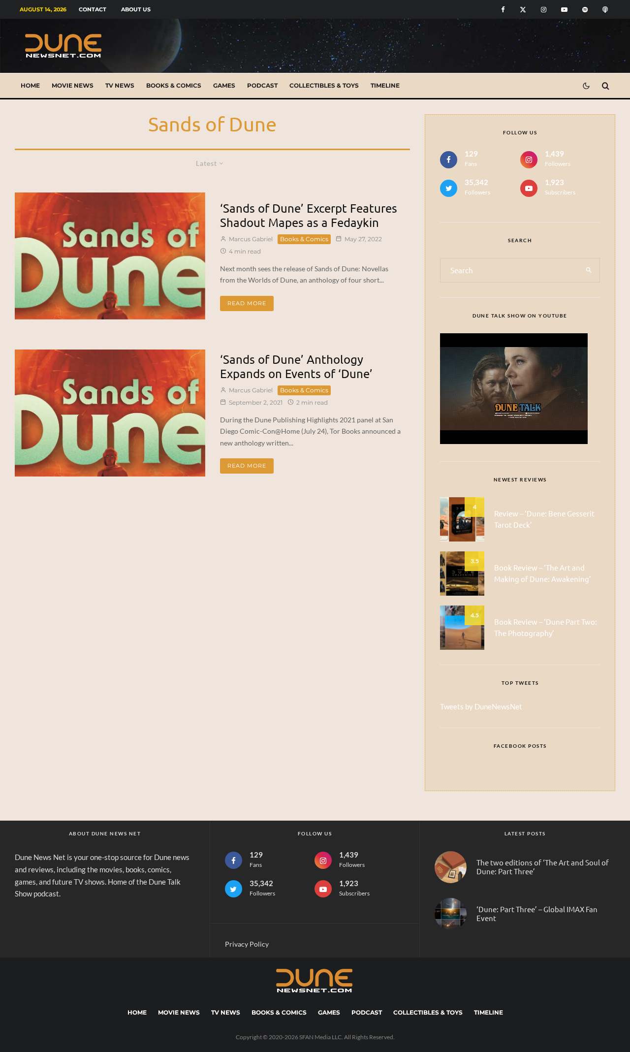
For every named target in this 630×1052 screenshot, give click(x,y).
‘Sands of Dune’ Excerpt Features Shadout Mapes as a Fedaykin (308, 215)
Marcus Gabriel (250, 239)
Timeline (385, 85)
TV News (119, 85)
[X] (523, 9)
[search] (588, 270)
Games (224, 85)
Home (30, 85)
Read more (246, 303)
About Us (136, 9)
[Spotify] (585, 9)
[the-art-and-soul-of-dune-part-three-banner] (451, 867)
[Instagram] (544, 9)
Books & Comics (173, 85)
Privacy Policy (247, 944)
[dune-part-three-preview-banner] (451, 914)
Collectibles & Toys (324, 85)
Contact (92, 9)
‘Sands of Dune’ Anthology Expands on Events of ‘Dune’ (296, 366)
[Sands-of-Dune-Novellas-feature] (110, 255)
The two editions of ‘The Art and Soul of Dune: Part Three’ (542, 867)
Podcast (262, 85)
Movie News (73, 85)
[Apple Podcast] (605, 9)
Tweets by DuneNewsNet (481, 706)
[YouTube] (564, 9)
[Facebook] (503, 9)
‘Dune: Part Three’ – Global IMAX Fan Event (537, 914)
